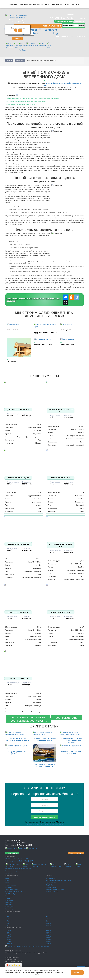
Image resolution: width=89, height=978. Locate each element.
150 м (48, 939)
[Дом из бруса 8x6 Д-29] (23, 663)
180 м (48, 941)
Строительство (10, 885)
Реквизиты (9, 909)
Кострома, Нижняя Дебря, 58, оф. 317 (19, 861)
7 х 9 (8, 925)
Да (15, 31)
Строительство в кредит (13, 891)
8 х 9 (47, 916)
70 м (9, 937)
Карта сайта (8, 873)
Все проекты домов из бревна (29, 720)
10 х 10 (48, 923)
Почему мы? (9, 907)
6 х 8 (8, 916)
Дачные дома (51, 887)
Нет (20, 31)
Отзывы (8, 898)
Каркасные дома (52, 891)
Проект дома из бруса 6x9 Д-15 (60, 411)
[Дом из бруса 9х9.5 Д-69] (23, 462)
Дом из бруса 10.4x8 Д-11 (18, 410)
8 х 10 (48, 919)
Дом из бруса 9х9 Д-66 (60, 612)
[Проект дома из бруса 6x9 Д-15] (65, 394)
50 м (9, 933)
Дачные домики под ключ (55, 889)
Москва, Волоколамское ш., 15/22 (17, 859)
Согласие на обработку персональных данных (18, 868)
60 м (9, 935)
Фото (7, 883)
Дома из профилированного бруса (58, 880)
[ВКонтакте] (65, 297)
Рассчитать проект (51, 26)
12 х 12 (48, 925)
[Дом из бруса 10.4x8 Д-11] (23, 394)
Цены (7, 880)
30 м (9, 931)
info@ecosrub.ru (77, 21)
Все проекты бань (66, 717)
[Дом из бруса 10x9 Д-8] (23, 597)
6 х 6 (8, 914)
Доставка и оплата (12, 889)
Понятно (77, 972)
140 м (48, 937)
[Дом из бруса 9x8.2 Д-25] (23, 529)
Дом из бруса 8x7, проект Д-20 (60, 545)
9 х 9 (47, 921)
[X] (65, 302)
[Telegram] (76, 297)
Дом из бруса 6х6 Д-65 (60, 478)
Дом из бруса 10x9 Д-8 (18, 612)
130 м (48, 935)
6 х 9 (8, 919)
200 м (48, 944)
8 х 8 (47, 914)
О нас (7, 878)
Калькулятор (9, 904)
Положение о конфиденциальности (15, 871)
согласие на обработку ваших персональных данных (44, 824)
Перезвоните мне (64, 21)
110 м (48, 931)
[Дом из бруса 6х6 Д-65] (65, 462)
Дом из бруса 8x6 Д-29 (18, 678)
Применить (17, 38)
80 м (9, 939)
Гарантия (8, 887)
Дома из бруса (52, 83)
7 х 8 (8, 923)
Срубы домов (51, 883)
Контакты (8, 902)
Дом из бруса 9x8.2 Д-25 (18, 544)
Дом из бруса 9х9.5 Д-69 (18, 478)
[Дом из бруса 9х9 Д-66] (65, 597)
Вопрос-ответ (10, 896)
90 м (9, 941)
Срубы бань (50, 885)
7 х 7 (8, 921)
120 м (48, 933)
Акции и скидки (10, 893)
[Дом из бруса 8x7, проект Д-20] (65, 529)
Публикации (9, 900)
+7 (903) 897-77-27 (62, 17)
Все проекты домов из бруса (28, 717)
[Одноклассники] (71, 297)
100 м (9, 944)
